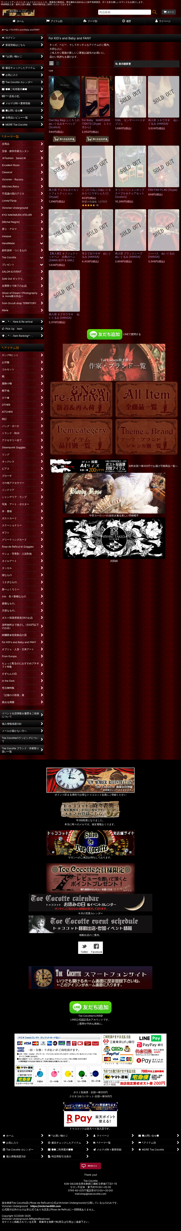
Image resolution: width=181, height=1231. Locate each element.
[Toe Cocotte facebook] (96, 947)
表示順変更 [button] (125, 63)
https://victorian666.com (45, 1206)
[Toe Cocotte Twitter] (84, 947)
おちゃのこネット (85, 1228)
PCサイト (92, 1166)
